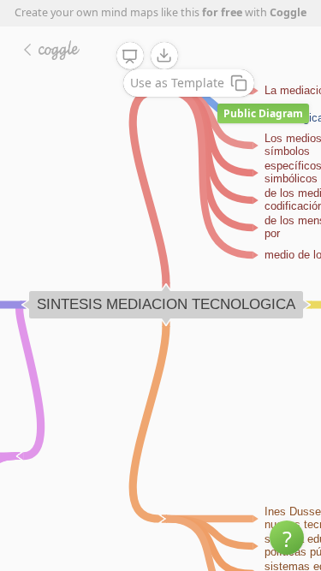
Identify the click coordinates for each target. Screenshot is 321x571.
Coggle (288, 12)
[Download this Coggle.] (164, 55)
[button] (287, 537)
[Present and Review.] (130, 56)
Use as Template (177, 82)
